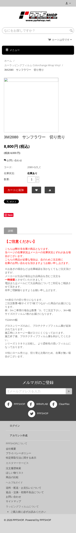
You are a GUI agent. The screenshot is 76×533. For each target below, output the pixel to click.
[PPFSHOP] (38, 16)
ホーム (8, 60)
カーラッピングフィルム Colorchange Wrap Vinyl (32, 65)
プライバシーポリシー (18, 453)
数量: (7, 179)
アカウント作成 (18, 435)
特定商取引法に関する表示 (21, 457)
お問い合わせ (13, 496)
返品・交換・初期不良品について (25, 492)
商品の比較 (12, 477)
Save (10, 214)
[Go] (69, 391)
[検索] (71, 30)
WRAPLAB (42, 404)
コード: (8, 167)
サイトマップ (13, 501)
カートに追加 (15, 190)
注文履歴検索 (13, 468)
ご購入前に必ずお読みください (28, 511)
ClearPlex (64, 404)
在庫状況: (9, 173)
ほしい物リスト (15, 472)
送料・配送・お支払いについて (23, 487)
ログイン (15, 425)
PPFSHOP (19, 404)
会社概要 (11, 448)
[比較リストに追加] (50, 190)
